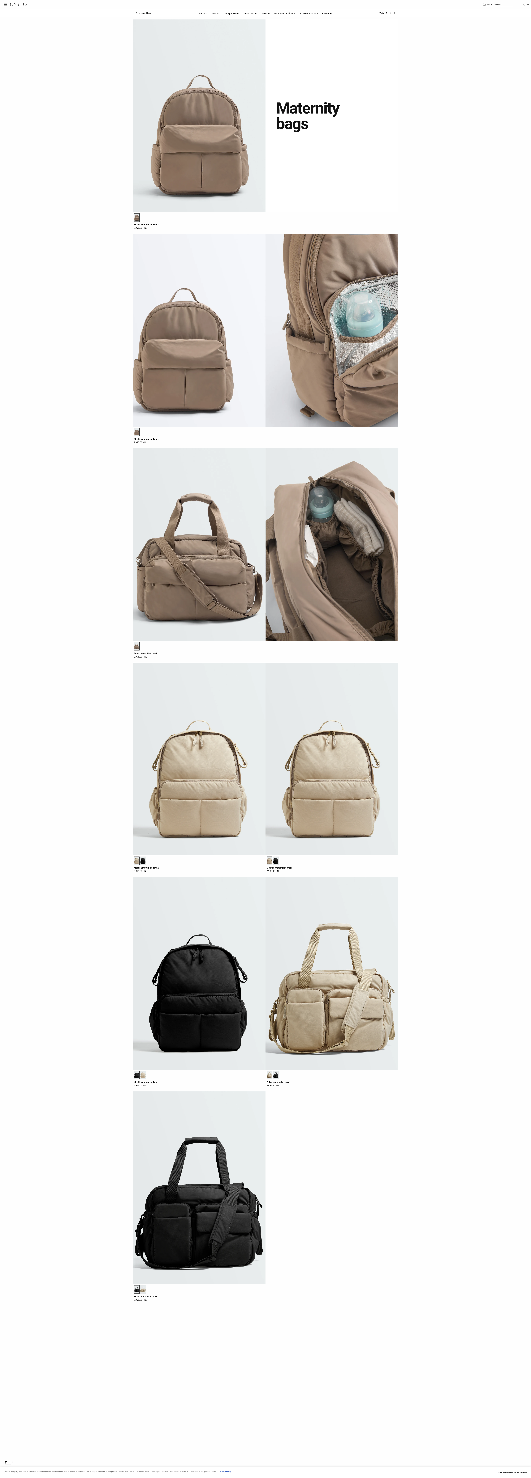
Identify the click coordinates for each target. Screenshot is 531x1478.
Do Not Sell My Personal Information (511, 1472)
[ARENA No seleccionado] (143, 1075)
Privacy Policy (225, 1471)
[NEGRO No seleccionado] (143, 861)
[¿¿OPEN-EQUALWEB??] (8, 1462)
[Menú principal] (5, 4)
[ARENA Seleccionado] (137, 861)
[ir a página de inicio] (18, 4)
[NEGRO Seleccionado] (137, 1075)
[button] (10, 1462)
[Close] (527, 1472)
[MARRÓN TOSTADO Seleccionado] (137, 217)
